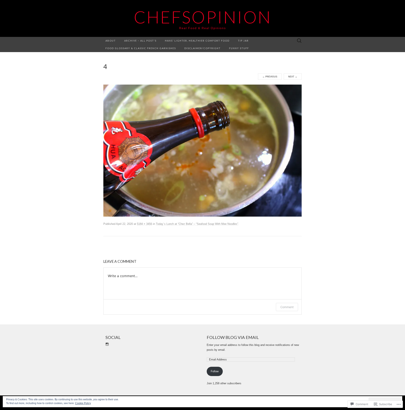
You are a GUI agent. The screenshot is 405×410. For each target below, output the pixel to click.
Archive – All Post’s (140, 40)
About (110, 40)
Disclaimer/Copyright (202, 48)
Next (292, 76)
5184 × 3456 (144, 223)
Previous (269, 76)
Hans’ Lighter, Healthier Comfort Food (197, 40)
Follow (215, 371)
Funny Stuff (239, 48)
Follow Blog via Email (233, 337)
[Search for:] (299, 40)
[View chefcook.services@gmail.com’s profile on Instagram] (107, 344)
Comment (287, 307)
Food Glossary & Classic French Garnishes (140, 48)
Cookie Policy (83, 403)
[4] (202, 150)
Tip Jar (243, 40)
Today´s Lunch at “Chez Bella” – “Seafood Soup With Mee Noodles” (197, 223)
